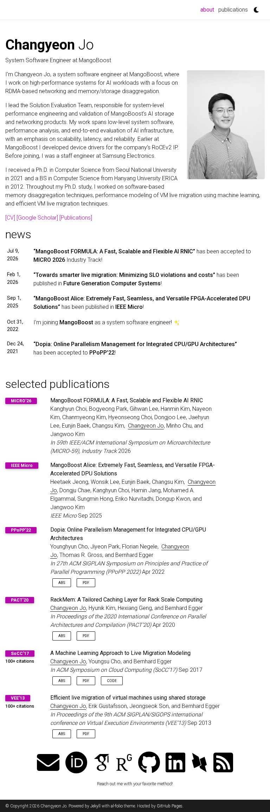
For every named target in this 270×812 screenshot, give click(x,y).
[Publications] (75, 217)
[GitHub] (149, 763)
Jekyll (95, 806)
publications (233, 9)
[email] (48, 763)
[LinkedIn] (175, 763)
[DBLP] (199, 763)
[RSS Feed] (223, 763)
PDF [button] (86, 582)
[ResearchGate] (124, 763)
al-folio (117, 806)
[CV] (10, 217)
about (208, 9)
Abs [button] (61, 582)
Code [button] (112, 680)
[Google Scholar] (37, 217)
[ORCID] (76, 763)
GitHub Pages (169, 806)
